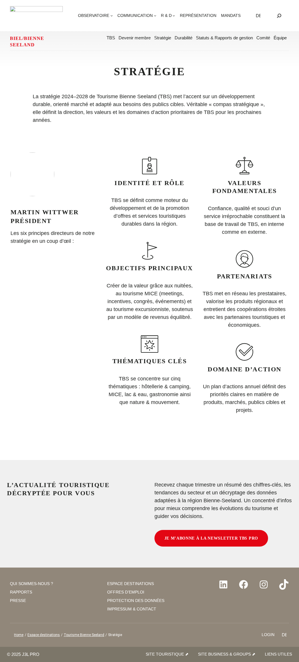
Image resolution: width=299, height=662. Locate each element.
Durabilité (183, 37)
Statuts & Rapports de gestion (224, 37)
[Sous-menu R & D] (174, 15)
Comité (263, 37)
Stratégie (162, 37)
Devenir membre (135, 37)
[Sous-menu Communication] (155, 15)
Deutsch (258, 15)
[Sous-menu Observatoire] (111, 15)
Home (18, 635)
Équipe (280, 37)
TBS (111, 37)
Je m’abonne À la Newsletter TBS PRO (211, 538)
